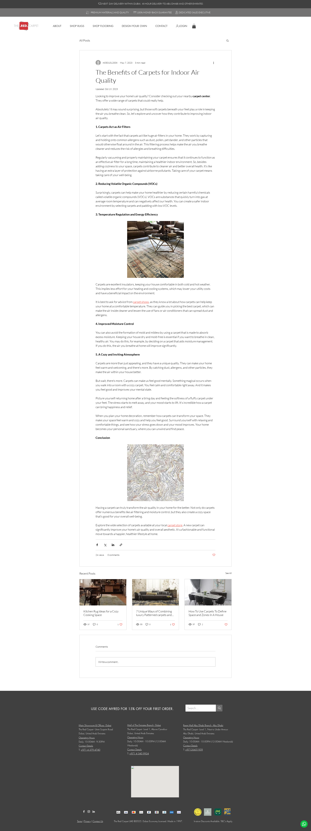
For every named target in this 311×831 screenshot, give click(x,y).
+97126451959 (194, 749)
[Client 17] (118, 812)
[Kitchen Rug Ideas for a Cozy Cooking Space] (103, 592)
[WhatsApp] (304, 824)
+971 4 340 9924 (139, 753)
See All (228, 573)
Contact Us (98, 821)
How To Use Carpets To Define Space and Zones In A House (207, 613)
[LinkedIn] (93, 811)
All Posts (84, 40)
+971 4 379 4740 (90, 749)
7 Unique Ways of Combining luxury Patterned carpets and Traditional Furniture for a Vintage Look (154, 613)
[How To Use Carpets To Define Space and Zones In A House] (208, 592)
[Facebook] (84, 811)
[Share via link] (120, 544)
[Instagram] (88, 811)
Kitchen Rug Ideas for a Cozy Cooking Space (101, 613)
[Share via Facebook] (97, 544)
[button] (194, 26)
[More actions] (213, 63)
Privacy (87, 821)
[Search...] (219, 708)
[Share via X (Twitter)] (105, 544)
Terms (79, 821)
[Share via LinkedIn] (113, 544)
